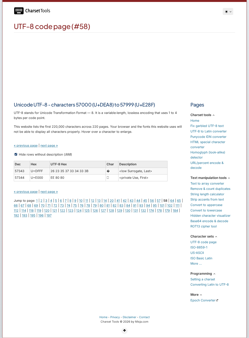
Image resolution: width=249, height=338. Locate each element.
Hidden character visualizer (210, 215)
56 (152, 200)
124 (79, 210)
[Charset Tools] (33, 10)
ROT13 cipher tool (203, 226)
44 (138, 200)
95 (155, 205)
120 (46, 210)
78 (88, 205)
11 (86, 200)
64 (172, 200)
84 (128, 205)
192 (16, 215)
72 (55, 205)
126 (95, 210)
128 (111, 210)
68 (29, 205)
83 (121, 205)
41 (118, 200)
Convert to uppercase (206, 205)
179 (167, 210)
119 (39, 210)
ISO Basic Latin (201, 258)
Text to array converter (207, 183)
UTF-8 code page (203, 242)
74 (68, 205)
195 (32, 215)
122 (62, 210)
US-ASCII (197, 253)
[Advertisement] (124, 61)
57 (158, 200)
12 (92, 200)
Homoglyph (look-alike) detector (207, 154)
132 (143, 210)
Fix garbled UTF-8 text (207, 126)
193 (24, 215)
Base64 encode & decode (209, 221)
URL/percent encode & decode (207, 165)
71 (49, 205)
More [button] (194, 295)
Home (194, 120)
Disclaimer (129, 317)
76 (81, 205)
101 (162, 205)
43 (131, 200)
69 (36, 205)
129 (119, 210)
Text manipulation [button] (208, 178)
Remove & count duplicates (210, 189)
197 (49, 215)
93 (141, 205)
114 (23, 210)
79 (95, 205)
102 (170, 205)
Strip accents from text (207, 199)
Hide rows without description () (45, 154)
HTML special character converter (207, 144)
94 (148, 205)
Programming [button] (201, 274)
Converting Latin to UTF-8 (209, 284)
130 (127, 210)
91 (134, 205)
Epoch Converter (202, 300)
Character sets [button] (202, 236)
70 (43, 205)
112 (16, 210)
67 (22, 205)
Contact (144, 317)
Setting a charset (202, 279)
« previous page (26, 145)
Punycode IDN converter (208, 137)
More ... (196, 263)
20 (112, 200)
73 (62, 205)
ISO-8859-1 (198, 247)
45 (145, 200)
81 (108, 205)
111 (177, 205)
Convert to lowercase (206, 210)
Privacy (115, 317)
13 (99, 200)
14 (105, 200)
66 (16, 205)
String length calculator (207, 194)
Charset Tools (110, 321)
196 (41, 215)
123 (70, 210)
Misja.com (141, 321)
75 (75, 205)
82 (115, 205)
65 (179, 200)
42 (125, 200)
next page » (49, 145)
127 (103, 210)
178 (159, 210)
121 (54, 210)
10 (80, 200)
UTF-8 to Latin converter (208, 131)
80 (101, 205)
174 (151, 210)
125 (87, 210)
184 (175, 210)
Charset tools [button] (201, 115)
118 (31, 210)
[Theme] (228, 11)
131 (135, 210)
